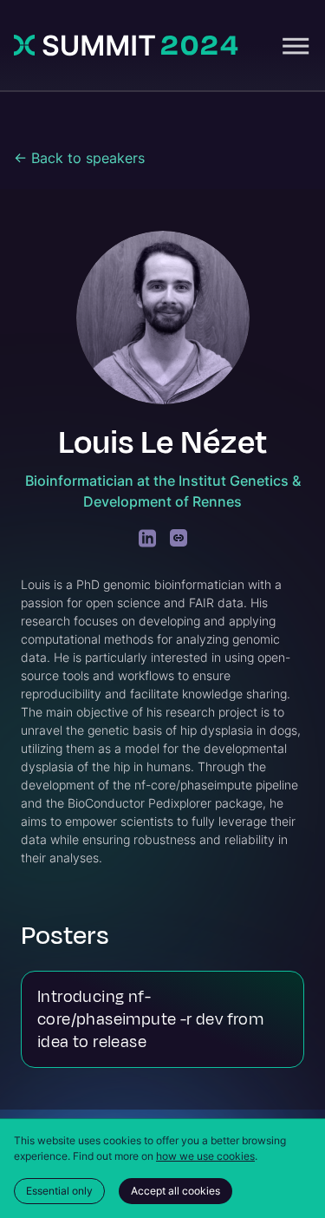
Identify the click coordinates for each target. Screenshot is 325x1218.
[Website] (178, 538)
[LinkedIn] (147, 538)
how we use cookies (205, 1155)
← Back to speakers (79, 158)
